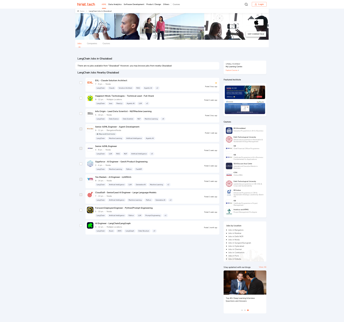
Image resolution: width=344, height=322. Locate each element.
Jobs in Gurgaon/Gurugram (239, 243)
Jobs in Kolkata (234, 259)
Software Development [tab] (134, 4)
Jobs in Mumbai (234, 233)
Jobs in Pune (233, 256)
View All (262, 267)
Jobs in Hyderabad (236, 246)
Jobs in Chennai (235, 249)
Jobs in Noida (234, 239)
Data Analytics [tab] (115, 4)
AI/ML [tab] (104, 4)
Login (261, 4)
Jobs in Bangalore (235, 230)
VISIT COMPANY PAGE (256, 34)
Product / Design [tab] (153, 4)
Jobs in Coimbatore (236, 252)
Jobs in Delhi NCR (235, 236)
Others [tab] (166, 4)
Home (82, 11)
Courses (176, 4)
